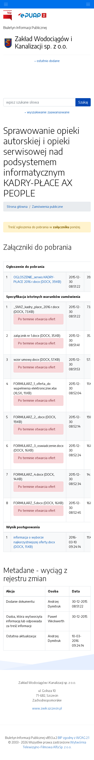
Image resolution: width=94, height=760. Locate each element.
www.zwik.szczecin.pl (47, 708)
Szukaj (83, 102)
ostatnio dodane (48, 61)
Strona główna (17, 206)
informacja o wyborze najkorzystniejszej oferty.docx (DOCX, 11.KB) (34, 542)
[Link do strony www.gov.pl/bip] (10, 15)
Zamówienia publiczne (47, 206)
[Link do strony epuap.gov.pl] (32, 15)
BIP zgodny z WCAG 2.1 (73, 738)
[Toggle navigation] (88, 4)
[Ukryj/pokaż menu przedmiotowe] (5, 4)
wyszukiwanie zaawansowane (48, 112)
